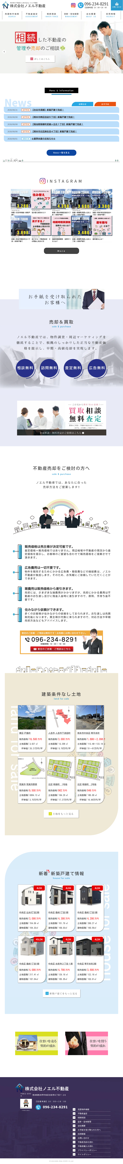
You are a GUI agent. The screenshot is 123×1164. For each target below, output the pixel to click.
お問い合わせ (83, 1137)
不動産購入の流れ (85, 1146)
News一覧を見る (61, 153)
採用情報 (111, 14)
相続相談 (51, 14)
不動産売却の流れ (85, 1142)
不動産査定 (32, 14)
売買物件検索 (12, 14)
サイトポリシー (84, 1154)
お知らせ (82, 104)
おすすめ (105, 104)
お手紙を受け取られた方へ (89, 1129)
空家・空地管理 (71, 14)
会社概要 (91, 14)
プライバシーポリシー (87, 1150)
